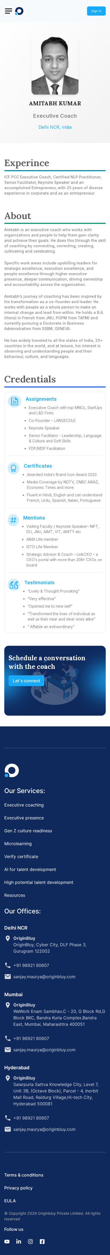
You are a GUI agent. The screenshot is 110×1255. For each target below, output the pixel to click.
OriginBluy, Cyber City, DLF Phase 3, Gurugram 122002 (50, 944)
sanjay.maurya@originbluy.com (44, 976)
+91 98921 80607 (31, 965)
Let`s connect (26, 680)
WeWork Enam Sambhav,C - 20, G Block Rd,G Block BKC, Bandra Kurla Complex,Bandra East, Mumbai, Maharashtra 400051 (59, 1014)
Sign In (96, 11)
